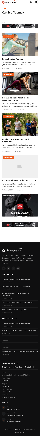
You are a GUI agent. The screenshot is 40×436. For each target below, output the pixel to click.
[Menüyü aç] (36, 2)
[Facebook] (4, 268)
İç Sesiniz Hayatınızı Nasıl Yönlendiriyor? (16, 279)
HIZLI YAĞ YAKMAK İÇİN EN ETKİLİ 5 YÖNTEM (19, 330)
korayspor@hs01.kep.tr (15, 415)
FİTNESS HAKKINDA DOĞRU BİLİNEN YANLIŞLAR (20, 352)
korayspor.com (20, 432)
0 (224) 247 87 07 (13, 409)
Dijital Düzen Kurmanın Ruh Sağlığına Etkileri (17, 302)
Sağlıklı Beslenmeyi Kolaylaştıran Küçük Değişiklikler (16, 294)
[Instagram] (13, 268)
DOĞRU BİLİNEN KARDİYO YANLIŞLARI (19, 181)
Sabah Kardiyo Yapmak (12, 59)
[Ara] (31, 2)
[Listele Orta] (20, 205)
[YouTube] (18, 268)
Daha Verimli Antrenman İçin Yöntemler (16, 286)
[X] (8, 268)
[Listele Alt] (20, 224)
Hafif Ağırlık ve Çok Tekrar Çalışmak (14, 310)
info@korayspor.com (14, 421)
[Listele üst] (20, 26)
